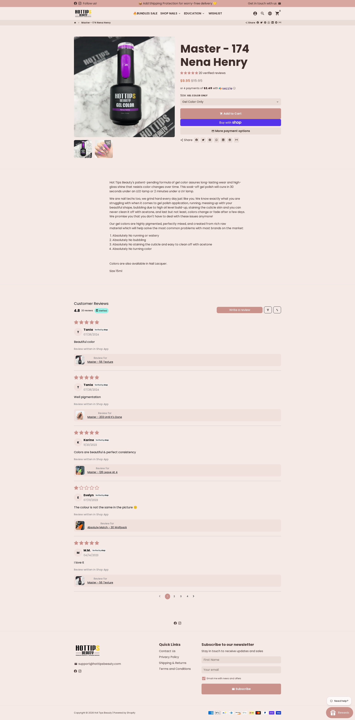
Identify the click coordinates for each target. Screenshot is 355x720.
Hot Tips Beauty (103, 712)
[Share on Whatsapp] (269, 22)
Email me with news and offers (224, 678)
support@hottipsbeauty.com (97, 664)
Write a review (239, 310)
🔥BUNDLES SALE (145, 13)
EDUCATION (194, 13)
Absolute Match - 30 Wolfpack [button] (107, 527)
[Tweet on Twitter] (261, 22)
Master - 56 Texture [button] (100, 362)
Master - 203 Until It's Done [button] (104, 417)
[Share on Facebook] (258, 22)
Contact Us (167, 651)
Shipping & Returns (172, 663)
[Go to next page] (194, 596)
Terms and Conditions (175, 669)
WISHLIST (215, 13)
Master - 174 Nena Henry (96, 22)
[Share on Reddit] (276, 22)
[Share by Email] (280, 22)
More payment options (232, 131)
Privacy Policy (169, 657)
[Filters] (268, 309)
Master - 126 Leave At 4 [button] (102, 472)
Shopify (131, 712)
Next (169, 86)
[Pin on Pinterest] (265, 22)
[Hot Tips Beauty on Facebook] (75, 3)
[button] (189, 73)
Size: (193, 95)
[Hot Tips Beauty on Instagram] (79, 3)
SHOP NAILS (170, 13)
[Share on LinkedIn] (272, 22)
